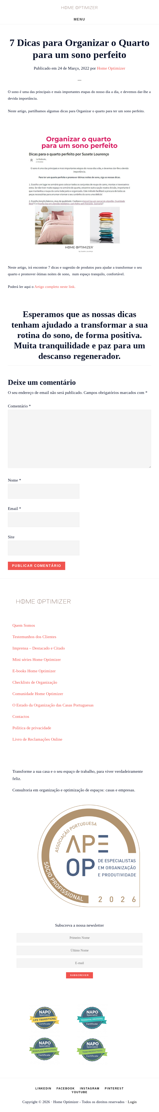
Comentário (19, 406)
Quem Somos (23, 625)
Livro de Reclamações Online (37, 739)
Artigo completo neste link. (55, 287)
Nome (14, 480)
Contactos (20, 716)
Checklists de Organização (34, 682)
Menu (79, 19)
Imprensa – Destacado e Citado (38, 648)
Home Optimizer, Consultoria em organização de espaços (79, 7)
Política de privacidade (31, 728)
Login (132, 1102)
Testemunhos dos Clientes (34, 636)
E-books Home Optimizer (34, 671)
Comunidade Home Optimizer (37, 693)
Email (14, 508)
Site (11, 537)
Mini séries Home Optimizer (36, 659)
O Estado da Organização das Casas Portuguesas (53, 705)
